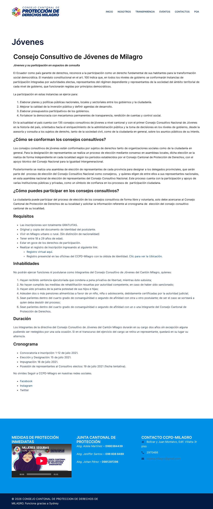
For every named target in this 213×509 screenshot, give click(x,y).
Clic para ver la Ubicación (145, 256)
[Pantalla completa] (67, 474)
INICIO (109, 11)
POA (196, 11)
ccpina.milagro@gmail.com (164, 458)
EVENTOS (164, 11)
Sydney (54, 503)
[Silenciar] (62, 474)
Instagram (26, 385)
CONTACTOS (182, 11)
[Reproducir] (16, 474)
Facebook (26, 381)
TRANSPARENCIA (145, 11)
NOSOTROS (124, 11)
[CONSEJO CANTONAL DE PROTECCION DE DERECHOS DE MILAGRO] (35, 11)
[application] (42, 461)
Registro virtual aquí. (40, 251)
